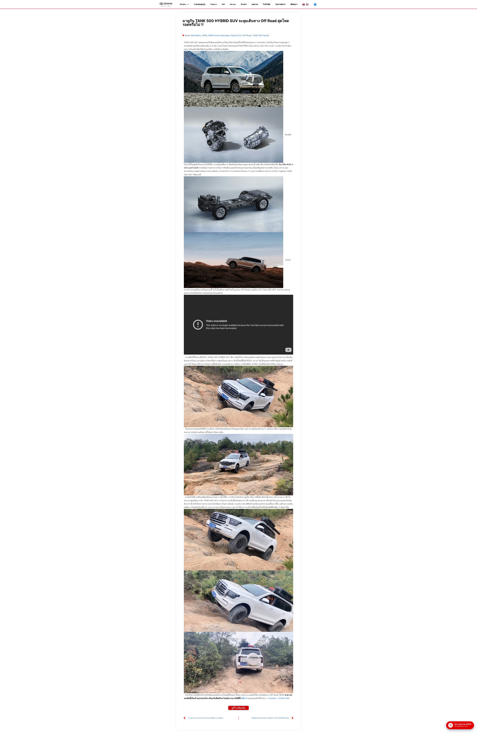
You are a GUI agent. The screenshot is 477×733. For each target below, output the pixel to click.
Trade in (213, 4)
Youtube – (278, 698)
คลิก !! (244, 698)
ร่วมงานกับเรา (280, 4)
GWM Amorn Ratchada (219, 35)
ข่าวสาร (244, 4)
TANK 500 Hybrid (260, 35)
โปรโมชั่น (266, 4)
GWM (204, 35)
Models (183, 4)
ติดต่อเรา (294, 4)
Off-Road (247, 35)
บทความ (255, 4)
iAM (223, 4)
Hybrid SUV (236, 35)
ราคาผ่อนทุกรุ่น (199, 4)
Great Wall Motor (193, 35)
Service (233, 4)
